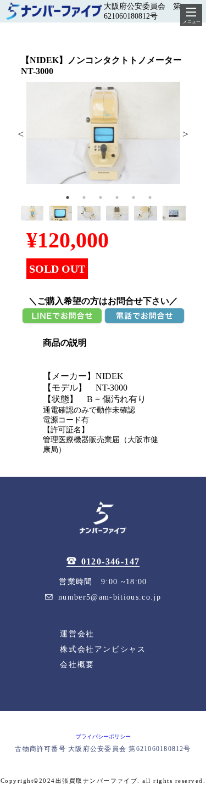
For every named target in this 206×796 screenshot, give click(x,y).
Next (185, 132)
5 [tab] (133, 197)
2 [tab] (84, 197)
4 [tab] (117, 197)
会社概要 (77, 664)
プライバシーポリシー (103, 736)
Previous (20, 132)
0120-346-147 (110, 561)
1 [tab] (67, 197)
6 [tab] (149, 197)
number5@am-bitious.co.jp (109, 597)
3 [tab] (100, 197)
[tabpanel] (103, 133)
